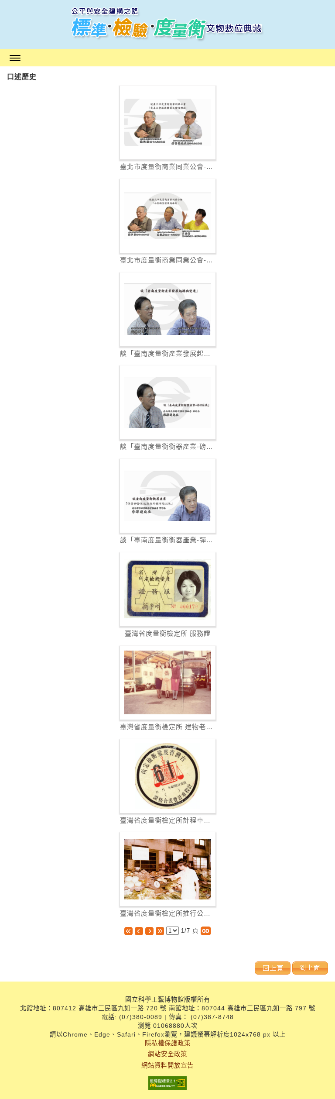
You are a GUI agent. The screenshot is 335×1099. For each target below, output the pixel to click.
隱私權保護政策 (168, 1043)
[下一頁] (149, 930)
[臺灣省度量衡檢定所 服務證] (167, 589)
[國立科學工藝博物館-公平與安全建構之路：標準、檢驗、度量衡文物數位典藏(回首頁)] (167, 24)
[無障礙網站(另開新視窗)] (167, 1084)
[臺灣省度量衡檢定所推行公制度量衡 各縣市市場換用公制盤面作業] (167, 869)
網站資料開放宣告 (167, 1065)
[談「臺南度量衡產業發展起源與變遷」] (167, 309)
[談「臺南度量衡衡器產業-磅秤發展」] (167, 402)
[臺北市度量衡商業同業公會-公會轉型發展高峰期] (167, 216)
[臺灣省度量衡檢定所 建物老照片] (167, 682)
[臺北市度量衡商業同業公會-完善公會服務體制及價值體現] (167, 123)
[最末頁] (160, 930)
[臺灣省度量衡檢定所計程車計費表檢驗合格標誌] (167, 776)
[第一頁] (128, 930)
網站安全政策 (167, 1054)
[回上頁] (273, 968)
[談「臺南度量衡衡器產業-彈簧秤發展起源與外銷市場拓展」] (167, 495)
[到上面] (310, 968)
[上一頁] (139, 930)
